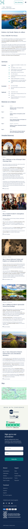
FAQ (16, 471)
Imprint (5, 492)
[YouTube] (12, 503)
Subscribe (14, 459)
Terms (16, 478)
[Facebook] (3, 503)
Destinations (6, 471)
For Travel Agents (7, 495)
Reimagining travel (7, 478)
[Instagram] (6, 503)
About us (5, 488)
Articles (5, 475)
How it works (6, 480)
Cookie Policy (18, 475)
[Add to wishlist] (24, 13)
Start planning (18, 2)
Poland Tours (8, 6)
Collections (5, 473)
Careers (5, 490)
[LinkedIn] (9, 503)
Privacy (16, 473)
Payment (17, 480)
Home (4, 6)
